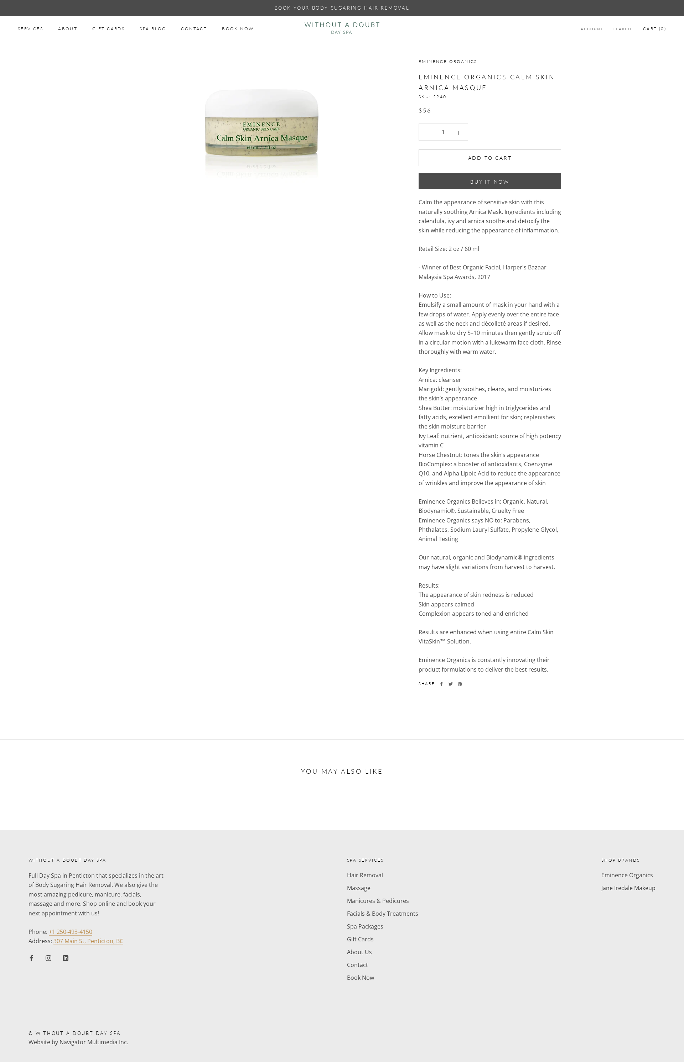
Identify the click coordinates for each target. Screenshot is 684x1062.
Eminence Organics (627, 875)
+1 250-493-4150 (70, 932)
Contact (194, 28)
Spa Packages (365, 926)
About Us (359, 952)
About (67, 28)
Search (622, 29)
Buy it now (489, 182)
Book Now (238, 28)
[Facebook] (441, 684)
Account (592, 29)
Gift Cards (108, 28)
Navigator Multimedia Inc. (93, 1042)
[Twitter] (451, 684)
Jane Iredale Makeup (628, 888)
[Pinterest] (460, 684)
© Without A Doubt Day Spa (74, 1033)
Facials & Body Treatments (382, 914)
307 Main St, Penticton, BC (88, 941)
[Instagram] (48, 957)
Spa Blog (153, 28)
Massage (358, 888)
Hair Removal (365, 875)
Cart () (654, 28)
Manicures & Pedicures (378, 901)
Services (30, 28)
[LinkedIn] (65, 957)
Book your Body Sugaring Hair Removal (342, 8)
